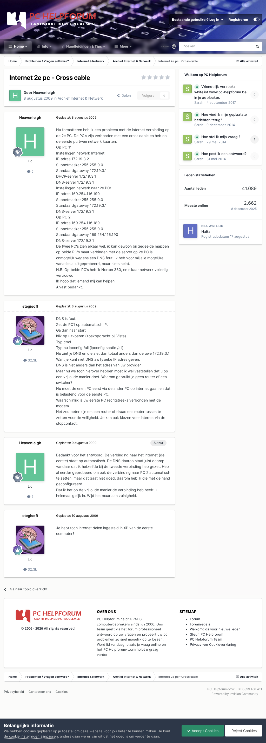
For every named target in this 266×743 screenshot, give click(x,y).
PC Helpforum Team (206, 639)
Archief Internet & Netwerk (80, 98)
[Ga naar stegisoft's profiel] (30, 330)
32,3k (32, 360)
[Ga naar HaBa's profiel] (190, 231)
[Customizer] (256, 19)
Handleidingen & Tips (83, 46)
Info (44, 46)
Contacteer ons (40, 692)
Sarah (198, 102)
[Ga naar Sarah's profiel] (187, 89)
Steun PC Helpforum (206, 634)
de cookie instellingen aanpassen (31, 736)
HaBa (205, 231)
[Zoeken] (257, 46)
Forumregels (200, 624)
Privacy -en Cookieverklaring (213, 644)
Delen (125, 95)
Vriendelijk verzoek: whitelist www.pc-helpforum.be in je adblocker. (220, 92)
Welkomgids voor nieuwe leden (215, 629)
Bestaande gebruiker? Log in (196, 19)
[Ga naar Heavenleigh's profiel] (15, 95)
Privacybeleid (14, 692)
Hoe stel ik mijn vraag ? (220, 137)
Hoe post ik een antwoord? (224, 154)
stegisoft (30, 306)
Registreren (238, 19)
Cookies (62, 692)
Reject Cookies (243, 730)
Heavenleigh (44, 92)
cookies (29, 731)
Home (18, 46)
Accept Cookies (204, 730)
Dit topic (240, 46)
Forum (195, 619)
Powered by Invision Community (234, 694)
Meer (124, 46)
